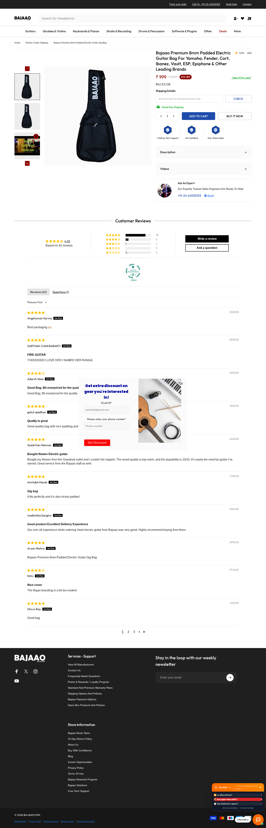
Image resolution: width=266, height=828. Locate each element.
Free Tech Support (78, 791)
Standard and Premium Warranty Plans (90, 687)
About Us (73, 744)
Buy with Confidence (80, 750)
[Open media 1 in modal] (97, 115)
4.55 (67, 241)
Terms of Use (76, 773)
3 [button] (134, 631)
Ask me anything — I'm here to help (238, 808)
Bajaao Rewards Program (82, 779)
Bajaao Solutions (77, 785)
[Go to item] (27, 86)
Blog (70, 756)
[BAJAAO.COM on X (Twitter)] (26, 671)
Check (238, 99)
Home (17, 42)
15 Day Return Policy (80, 738)
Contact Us (74, 670)
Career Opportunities (80, 762)
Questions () (60, 292)
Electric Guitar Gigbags (37, 42)
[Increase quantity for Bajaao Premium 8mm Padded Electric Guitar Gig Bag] (173, 116)
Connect (247, 4)
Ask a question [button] (207, 247)
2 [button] (128, 631)
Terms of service (51, 821)
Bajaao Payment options (82, 699)
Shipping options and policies (85, 693)
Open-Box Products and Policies (86, 705)
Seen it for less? (241, 77)
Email (211, 195)
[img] (36, 312)
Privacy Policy (76, 767)
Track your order (177, 4)
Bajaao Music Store (79, 733)
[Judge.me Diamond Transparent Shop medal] (133, 271)
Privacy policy (35, 821)
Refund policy (20, 821)
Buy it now (235, 116)
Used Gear (231, 4)
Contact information (85, 821)
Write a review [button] (207, 238)
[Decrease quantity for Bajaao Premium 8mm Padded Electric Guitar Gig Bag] (161, 116)
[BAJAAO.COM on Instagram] (35, 671)
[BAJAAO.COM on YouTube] (16, 681)
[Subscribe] (230, 677)
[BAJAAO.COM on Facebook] (16, 671)
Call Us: (206, 4)
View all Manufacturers (81, 664)
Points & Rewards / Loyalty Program (88, 681)
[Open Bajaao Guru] (258, 819)
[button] (113, 235)
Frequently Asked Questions (84, 676)
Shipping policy (67, 821)
